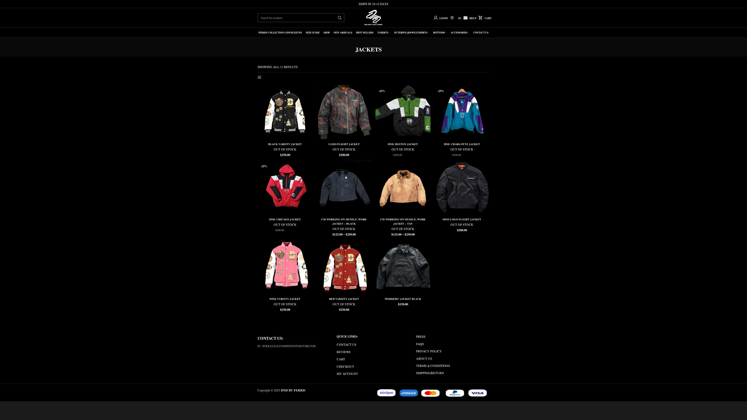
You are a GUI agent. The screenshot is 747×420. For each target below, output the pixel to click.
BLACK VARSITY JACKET (285, 144)
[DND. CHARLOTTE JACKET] (461, 112)
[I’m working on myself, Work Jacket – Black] (344, 187)
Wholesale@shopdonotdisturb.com (289, 346)
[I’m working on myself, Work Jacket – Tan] (402, 187)
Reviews (344, 352)
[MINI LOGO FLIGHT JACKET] (461, 187)
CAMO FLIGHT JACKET (344, 144)
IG (459, 18)
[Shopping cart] (479, 18)
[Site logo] (373, 17)
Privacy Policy (429, 351)
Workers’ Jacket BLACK (403, 299)
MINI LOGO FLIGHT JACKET (462, 219)
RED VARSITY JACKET (344, 299)
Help (472, 18)
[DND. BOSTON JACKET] (402, 112)
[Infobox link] (464, 17)
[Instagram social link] (452, 18)
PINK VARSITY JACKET (285, 299)
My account (347, 374)
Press (420, 336)
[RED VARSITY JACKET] (344, 267)
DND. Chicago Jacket (285, 219)
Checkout (345, 366)
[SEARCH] (339, 17)
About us (424, 358)
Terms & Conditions (433, 366)
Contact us (346, 344)
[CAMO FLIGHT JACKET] (344, 112)
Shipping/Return (430, 373)
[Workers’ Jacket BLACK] (402, 267)
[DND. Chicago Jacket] (285, 187)
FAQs (420, 344)
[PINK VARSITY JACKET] (285, 267)
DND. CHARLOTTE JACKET (462, 144)
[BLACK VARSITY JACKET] (285, 112)
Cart (488, 18)
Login (443, 18)
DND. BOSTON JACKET (403, 144)
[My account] (435, 18)
